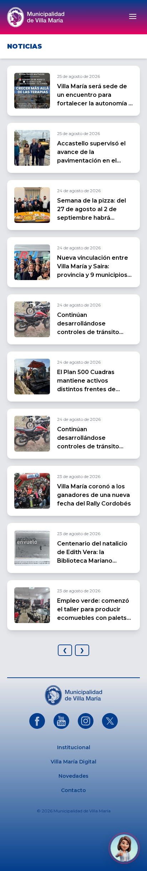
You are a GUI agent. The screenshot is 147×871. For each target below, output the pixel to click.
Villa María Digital (73, 761)
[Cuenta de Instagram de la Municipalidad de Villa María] (85, 721)
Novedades (73, 776)
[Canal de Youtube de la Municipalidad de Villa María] (61, 721)
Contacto (73, 790)
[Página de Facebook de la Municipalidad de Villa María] (37, 721)
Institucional (73, 747)
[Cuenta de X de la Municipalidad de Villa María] (109, 721)
